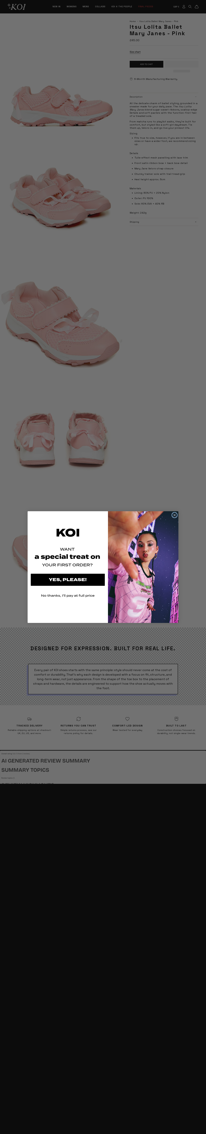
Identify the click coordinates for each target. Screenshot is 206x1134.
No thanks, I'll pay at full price (68, 595)
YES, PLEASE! (68, 579)
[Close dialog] (174, 515)
